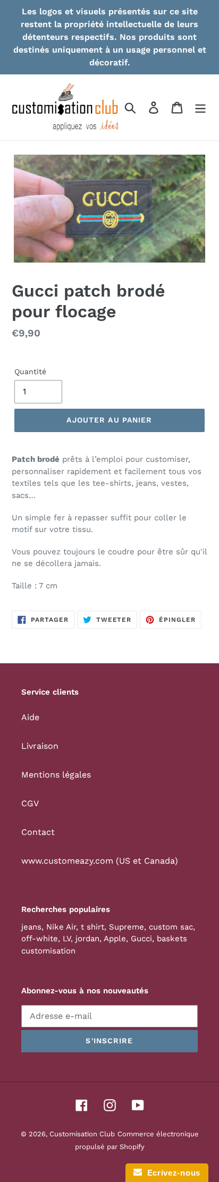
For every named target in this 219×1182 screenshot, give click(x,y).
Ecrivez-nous (171, 1172)
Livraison (39, 746)
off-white (39, 938)
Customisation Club (82, 1134)
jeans (31, 927)
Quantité (30, 371)
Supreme (126, 927)
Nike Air (61, 927)
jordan (87, 938)
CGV (30, 803)
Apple (115, 938)
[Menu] (200, 108)
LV (67, 938)
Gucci (141, 938)
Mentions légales (56, 775)
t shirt (92, 927)
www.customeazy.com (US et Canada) (99, 861)
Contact (38, 832)
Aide (30, 717)
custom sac (171, 927)
